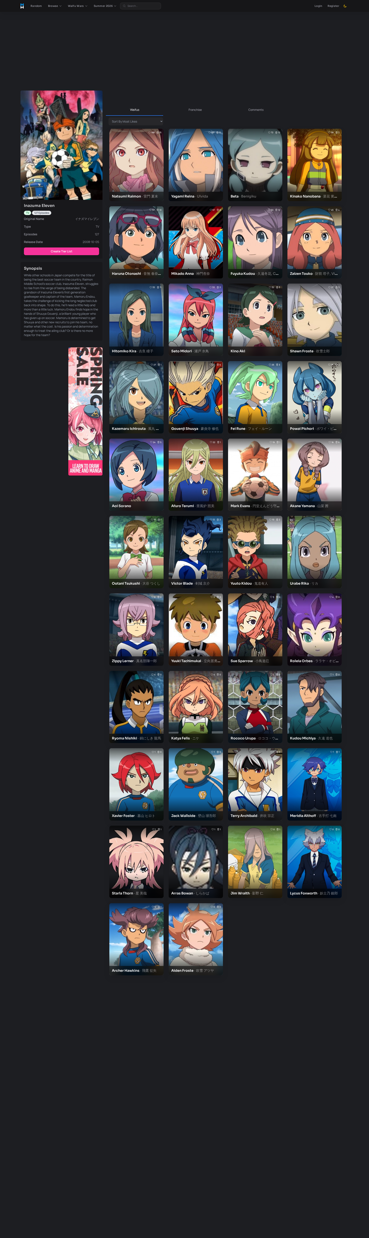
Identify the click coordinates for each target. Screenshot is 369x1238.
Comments (256, 110)
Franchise (195, 110)
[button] (54, 6)
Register (333, 5)
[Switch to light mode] (345, 6)
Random (36, 5)
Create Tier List (61, 251)
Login (318, 5)
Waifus (134, 110)
